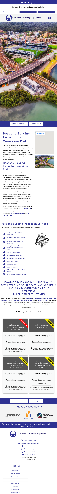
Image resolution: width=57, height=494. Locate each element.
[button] (49, 18)
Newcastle (29, 298)
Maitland (20, 300)
